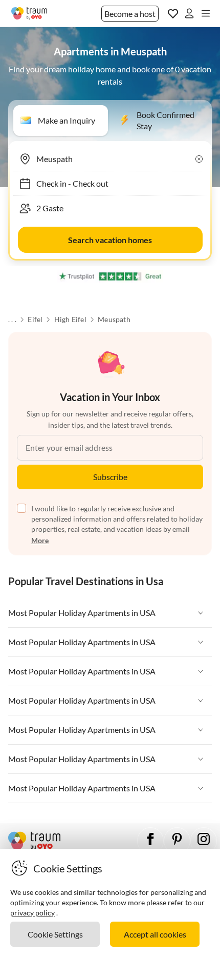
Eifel (35, 319)
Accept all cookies (155, 934)
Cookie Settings (55, 934)
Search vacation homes (110, 240)
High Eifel (70, 319)
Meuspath (114, 319)
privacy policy (32, 912)
